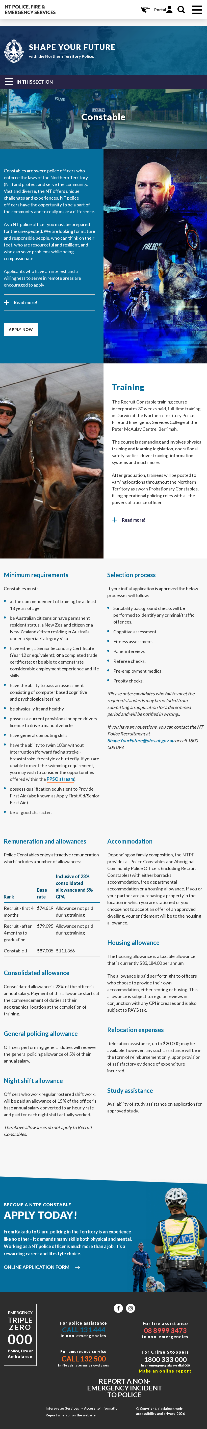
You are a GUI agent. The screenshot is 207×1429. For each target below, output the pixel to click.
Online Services (145, 9)
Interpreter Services (62, 1408)
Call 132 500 (84, 1358)
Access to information (101, 1408)
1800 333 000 (165, 1359)
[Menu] (197, 9)
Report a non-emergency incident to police (124, 1388)
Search (181, 9)
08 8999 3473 (165, 1330)
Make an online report (165, 1371)
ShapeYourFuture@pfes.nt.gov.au (140, 740)
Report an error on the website (71, 1415)
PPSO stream (60, 779)
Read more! (25, 302)
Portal (160, 9)
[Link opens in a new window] (118, 1308)
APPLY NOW (21, 329)
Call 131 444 (83, 1329)
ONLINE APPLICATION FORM (36, 1267)
